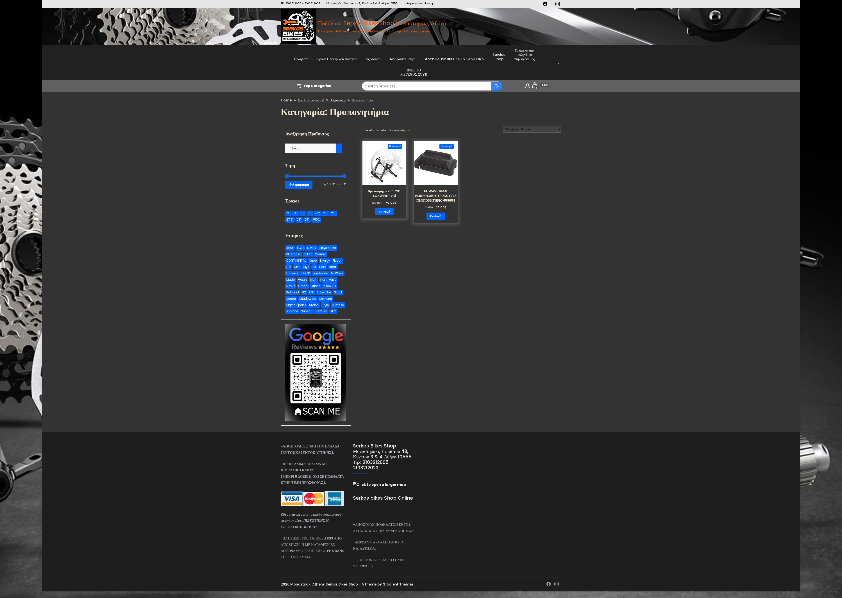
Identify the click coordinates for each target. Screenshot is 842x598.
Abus (290, 248)
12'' (288, 213)
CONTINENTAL (296, 261)
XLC (333, 311)
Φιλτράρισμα (299, 184)
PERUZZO (329, 286)
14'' (295, 213)
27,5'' (290, 220)
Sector (291, 299)
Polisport (292, 292)
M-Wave (337, 273)
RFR (311, 292)
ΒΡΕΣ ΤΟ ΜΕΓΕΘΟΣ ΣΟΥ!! (413, 72)
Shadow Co (307, 299)
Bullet (308, 254)
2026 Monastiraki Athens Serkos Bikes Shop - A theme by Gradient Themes (347, 584)
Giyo (306, 267)
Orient (315, 286)
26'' (333, 213)
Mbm (313, 280)
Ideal (333, 267)
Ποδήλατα (301, 59)
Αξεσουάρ (373, 59)
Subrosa (338, 305)
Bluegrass (293, 254)
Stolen (314, 305)
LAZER (305, 273)
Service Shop (498, 56)
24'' (325, 213)
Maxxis (302, 280)
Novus (290, 286)
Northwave (328, 280)
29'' (307, 220)
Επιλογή (384, 211)
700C (316, 220)
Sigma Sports (296, 305)
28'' (299, 220)
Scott (338, 292)
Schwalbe (324, 292)
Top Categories (317, 85)
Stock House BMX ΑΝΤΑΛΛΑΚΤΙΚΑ (454, 59)
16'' (303, 213)
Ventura (321, 311)
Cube (313, 261)
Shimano (325, 299)
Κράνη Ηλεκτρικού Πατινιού (337, 59)
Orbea (303, 286)
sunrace (292, 311)
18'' (310, 213)
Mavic (290, 280)
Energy (325, 261)
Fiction (337, 261)
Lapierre (292, 273)
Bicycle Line (327, 248)
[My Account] (527, 85)
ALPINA (311, 248)
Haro (322, 267)
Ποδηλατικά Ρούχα (402, 59)
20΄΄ (317, 213)
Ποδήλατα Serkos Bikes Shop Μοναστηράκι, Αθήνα (382, 23)
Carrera (320, 254)
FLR (288, 267)
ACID (300, 248)
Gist (297, 267)
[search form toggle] (557, 63)
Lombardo (320, 273)
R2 (304, 292)
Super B (306, 311)
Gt (314, 267)
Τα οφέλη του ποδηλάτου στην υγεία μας (524, 54)
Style (325, 305)
